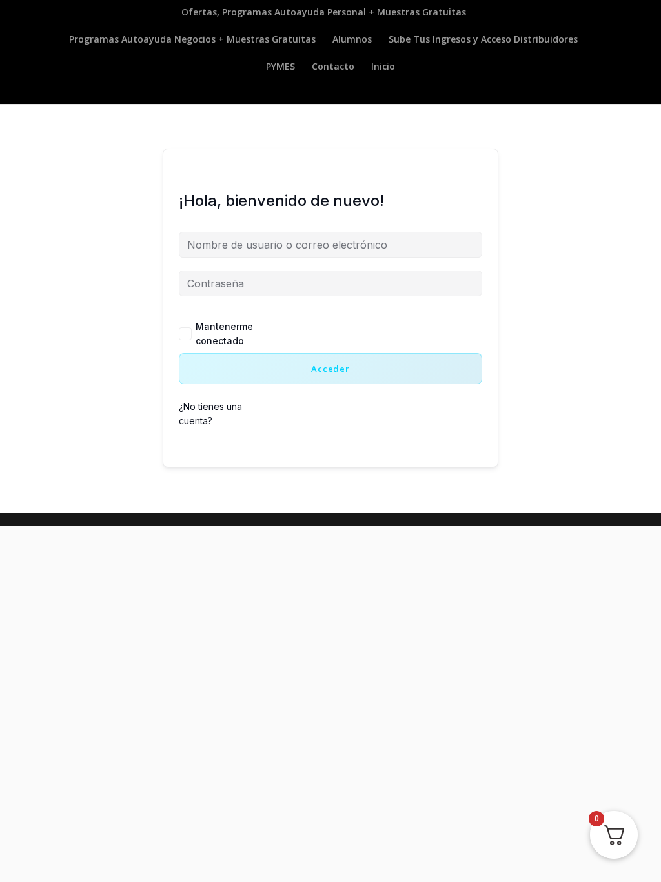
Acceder (330, 368)
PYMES (280, 67)
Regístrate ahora (368, 415)
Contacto (333, 67)
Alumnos (352, 40)
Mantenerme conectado (224, 333)
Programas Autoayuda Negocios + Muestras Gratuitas (192, 40)
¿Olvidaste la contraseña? (373, 335)
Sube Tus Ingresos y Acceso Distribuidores (483, 40)
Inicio (383, 67)
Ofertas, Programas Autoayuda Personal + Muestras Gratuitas (323, 13)
